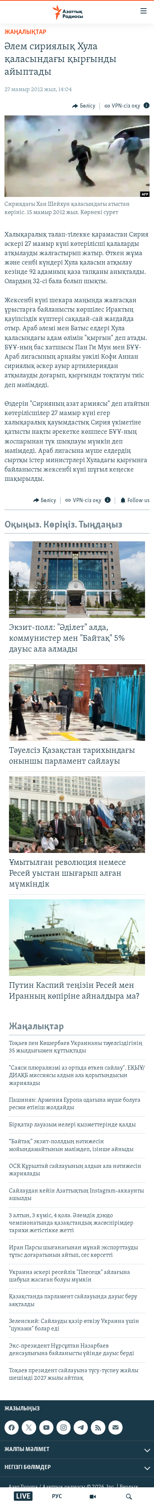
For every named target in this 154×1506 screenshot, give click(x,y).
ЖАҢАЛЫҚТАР (25, 32)
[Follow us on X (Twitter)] (29, 1427)
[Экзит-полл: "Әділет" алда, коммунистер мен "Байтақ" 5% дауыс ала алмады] (77, 579)
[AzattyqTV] (92, 1496)
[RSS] (98, 1427)
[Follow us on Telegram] (81, 1427)
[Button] (83, 106)
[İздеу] (129, 1496)
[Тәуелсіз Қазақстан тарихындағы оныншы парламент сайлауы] (77, 702)
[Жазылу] (115, 1427)
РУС (57, 1497)
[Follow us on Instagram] (63, 1427)
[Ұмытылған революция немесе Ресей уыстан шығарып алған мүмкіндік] (77, 814)
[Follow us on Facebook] (11, 1427)
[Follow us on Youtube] (46, 1427)
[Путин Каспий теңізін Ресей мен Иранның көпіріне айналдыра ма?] (77, 937)
